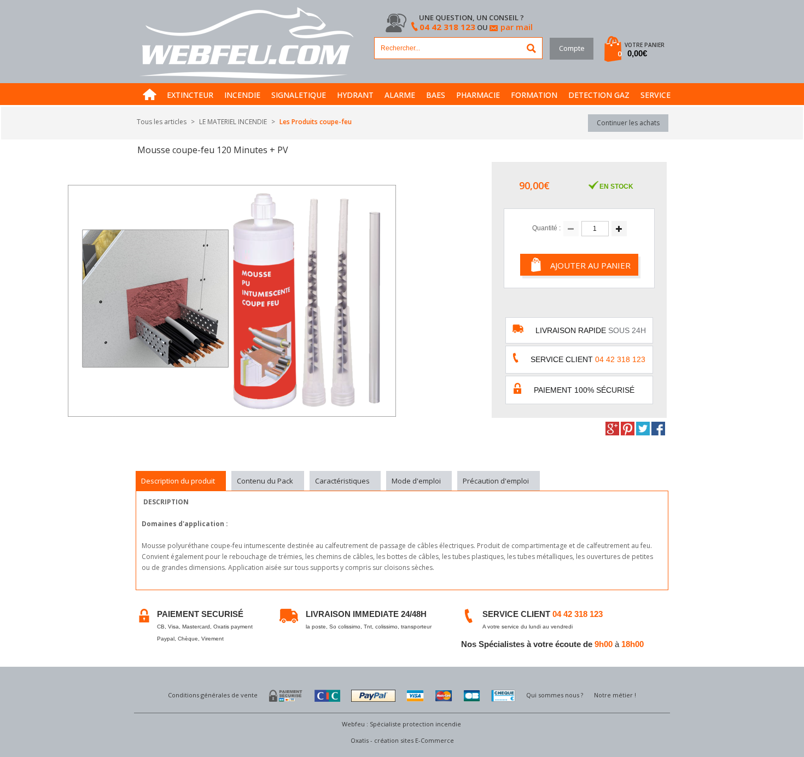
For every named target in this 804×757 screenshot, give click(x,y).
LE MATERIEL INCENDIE (233, 121)
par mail (516, 26)
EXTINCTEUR (190, 95)
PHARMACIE (478, 95)
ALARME (399, 95)
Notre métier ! (615, 695)
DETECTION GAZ (599, 95)
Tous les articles (162, 121)
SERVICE (655, 95)
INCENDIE (242, 95)
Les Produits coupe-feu (315, 121)
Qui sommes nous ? (554, 695)
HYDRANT (355, 95)
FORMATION (534, 95)
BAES (435, 95)
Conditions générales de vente (213, 695)
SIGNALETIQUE (298, 95)
